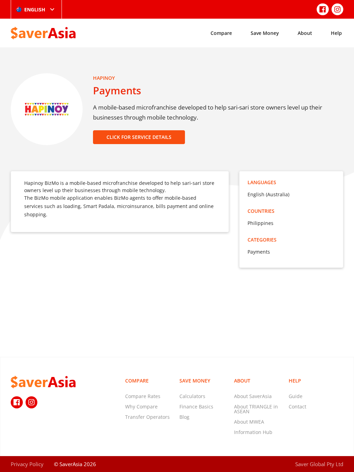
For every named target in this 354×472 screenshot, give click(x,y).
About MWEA (249, 421)
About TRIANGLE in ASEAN (256, 409)
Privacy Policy (27, 464)
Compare (221, 33)
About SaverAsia (253, 396)
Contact (297, 406)
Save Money (265, 33)
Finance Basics (196, 406)
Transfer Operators (147, 417)
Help (336, 33)
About (305, 33)
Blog (184, 417)
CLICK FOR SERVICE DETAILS (138, 137)
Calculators (192, 396)
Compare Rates (142, 396)
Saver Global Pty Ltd (319, 464)
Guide (295, 396)
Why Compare (141, 406)
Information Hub (253, 432)
